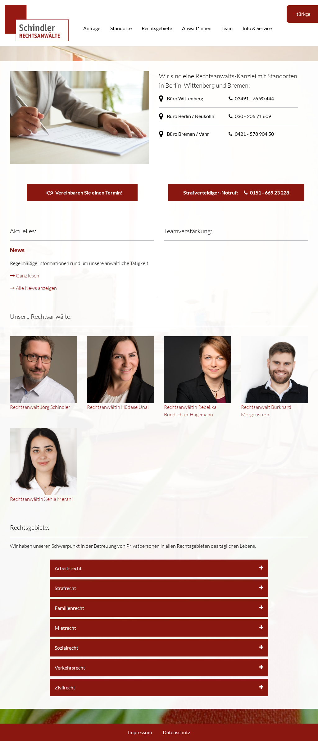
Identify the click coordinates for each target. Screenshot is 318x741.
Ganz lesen (27, 275)
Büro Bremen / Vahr (187, 134)
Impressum (140, 732)
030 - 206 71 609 (253, 116)
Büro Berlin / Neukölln (190, 116)
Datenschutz (176, 732)
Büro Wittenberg (184, 98)
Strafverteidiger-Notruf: (236, 192)
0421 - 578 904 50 (254, 134)
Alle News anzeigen (36, 288)
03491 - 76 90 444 (254, 98)
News (17, 250)
